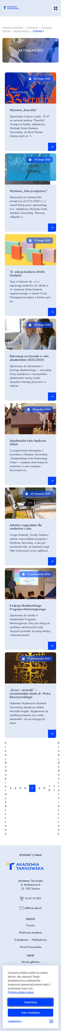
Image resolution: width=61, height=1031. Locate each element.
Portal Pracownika (30, 947)
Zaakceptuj (30, 1002)
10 (49, 788)
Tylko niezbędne (30, 1012)
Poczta (31, 925)
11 (54, 788)
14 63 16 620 (33, 898)
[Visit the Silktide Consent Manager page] (51, 1021)
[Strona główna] (13, 8)
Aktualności (21, 31)
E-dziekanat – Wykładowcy (30, 940)
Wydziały (32, 27)
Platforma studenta (30, 932)
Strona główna (12, 27)
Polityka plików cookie (21, 992)
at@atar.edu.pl (32, 908)
